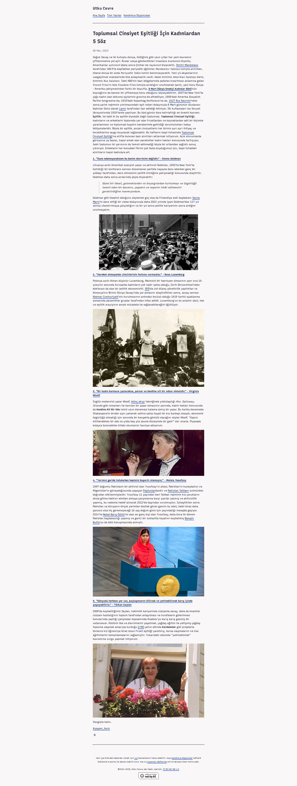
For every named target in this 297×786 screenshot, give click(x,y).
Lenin (122, 108)
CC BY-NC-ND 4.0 (171, 769)
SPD (147, 288)
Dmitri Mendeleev (187, 65)
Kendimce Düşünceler (137, 15)
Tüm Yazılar (114, 15)
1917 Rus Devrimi (180, 100)
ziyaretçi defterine (157, 761)
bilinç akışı (138, 401)
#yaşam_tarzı (101, 728)
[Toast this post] (95, 735)
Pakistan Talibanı (178, 490)
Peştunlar (149, 490)
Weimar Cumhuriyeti (105, 296)
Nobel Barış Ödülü (114, 514)
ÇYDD (141, 627)
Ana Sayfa (99, 15)
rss (136, 758)
